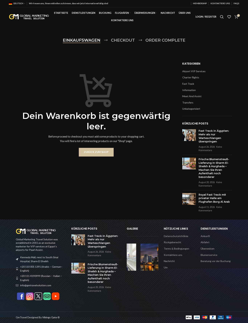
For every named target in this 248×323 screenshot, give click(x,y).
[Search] (221, 16)
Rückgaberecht (172, 242)
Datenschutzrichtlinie (176, 236)
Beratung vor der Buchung (216, 261)
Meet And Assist (192, 96)
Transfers (187, 102)
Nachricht (169, 261)
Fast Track (188, 83)
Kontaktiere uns (173, 254)
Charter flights (190, 77)
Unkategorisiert (191, 108)
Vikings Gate (49, 317)
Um (166, 267)
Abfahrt (205, 242)
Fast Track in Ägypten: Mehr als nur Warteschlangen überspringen (214, 136)
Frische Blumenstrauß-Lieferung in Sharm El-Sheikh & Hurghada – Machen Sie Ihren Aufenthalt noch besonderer (214, 168)
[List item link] (41, 269)
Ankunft (205, 236)
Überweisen (207, 248)
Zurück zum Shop (96, 151)
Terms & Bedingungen (176, 248)
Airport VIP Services (194, 71)
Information (189, 90)
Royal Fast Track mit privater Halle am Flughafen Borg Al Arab (214, 198)
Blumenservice (209, 254)
